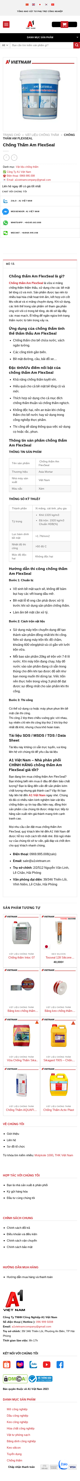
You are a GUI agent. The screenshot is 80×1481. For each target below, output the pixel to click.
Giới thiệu (13, 1133)
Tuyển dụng (14, 1454)
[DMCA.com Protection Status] (15, 1378)
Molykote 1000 (44, 1155)
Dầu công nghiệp (17, 1415)
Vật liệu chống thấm (42, 134)
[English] (33, 4)
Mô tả (10, 264)
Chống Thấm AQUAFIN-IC (21, 1110)
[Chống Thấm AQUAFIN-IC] (21, 1085)
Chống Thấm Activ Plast (58, 1109)
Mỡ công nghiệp (17, 1409)
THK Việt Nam (64, 1155)
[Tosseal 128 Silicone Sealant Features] (58, 932)
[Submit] (76, 45)
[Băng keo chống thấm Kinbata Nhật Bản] (58, 986)
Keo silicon (14, 1447)
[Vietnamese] (53, 4)
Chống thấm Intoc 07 (21, 957)
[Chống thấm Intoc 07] (21, 932)
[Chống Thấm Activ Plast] (58, 1085)
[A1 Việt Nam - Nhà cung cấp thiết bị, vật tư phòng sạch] (30, 24)
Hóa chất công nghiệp (20, 1428)
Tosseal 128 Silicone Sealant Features (58, 957)
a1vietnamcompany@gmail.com (31, 1326)
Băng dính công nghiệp (21, 1441)
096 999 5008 (44, 1321)
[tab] (40, 264)
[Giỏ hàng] (64, 24)
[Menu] (6, 24)
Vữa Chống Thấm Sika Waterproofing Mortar (21, 1060)
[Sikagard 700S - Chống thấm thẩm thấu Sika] (58, 1035)
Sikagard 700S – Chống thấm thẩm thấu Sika (58, 1060)
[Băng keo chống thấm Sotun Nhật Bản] (21, 986)
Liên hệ (11, 1140)
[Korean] (46, 4)
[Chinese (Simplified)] (27, 4)
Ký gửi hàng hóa (17, 1191)
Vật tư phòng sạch (18, 1434)
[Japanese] (40, 4)
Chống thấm (14, 1460)
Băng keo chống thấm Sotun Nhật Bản (21, 1011)
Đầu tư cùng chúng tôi (21, 1197)
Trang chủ (11, 134)
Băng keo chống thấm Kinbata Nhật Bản (58, 1011)
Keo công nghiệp (17, 1422)
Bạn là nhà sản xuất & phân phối (27, 1185)
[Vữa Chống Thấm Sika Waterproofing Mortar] (21, 1035)
